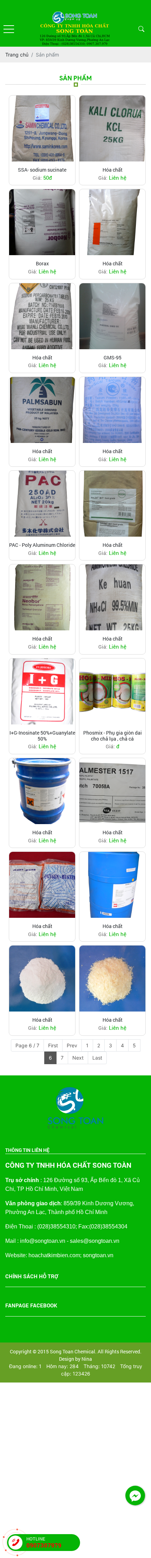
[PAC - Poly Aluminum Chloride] (42, 504)
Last (97, 1058)
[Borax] (42, 222)
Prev (72, 1045)
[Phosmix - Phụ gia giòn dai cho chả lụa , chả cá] (112, 691)
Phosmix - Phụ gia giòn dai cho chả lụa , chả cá (112, 736)
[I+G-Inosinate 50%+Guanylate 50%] (42, 691)
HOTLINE (43, 1542)
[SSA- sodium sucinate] (42, 128)
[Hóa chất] (112, 128)
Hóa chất (113, 170)
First (53, 1045)
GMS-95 (113, 358)
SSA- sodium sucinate (42, 170)
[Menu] (9, 29)
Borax (42, 264)
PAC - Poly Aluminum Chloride (42, 545)
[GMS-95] (112, 316)
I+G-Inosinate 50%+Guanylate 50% (42, 736)
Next (78, 1058)
